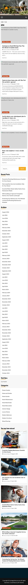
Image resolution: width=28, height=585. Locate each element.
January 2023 (5, 326)
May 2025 (5, 249)
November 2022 (6, 333)
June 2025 (5, 246)
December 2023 (6, 298)
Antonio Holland (6, 49)
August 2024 (5, 274)
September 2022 (6, 339)
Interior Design (6, 408)
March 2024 (5, 289)
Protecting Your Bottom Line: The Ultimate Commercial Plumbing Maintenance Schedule (13, 200)
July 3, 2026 (14, 508)
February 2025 (6, 255)
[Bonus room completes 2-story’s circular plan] (14, 140)
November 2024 (6, 264)
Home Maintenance (7, 399)
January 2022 (5, 364)
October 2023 (6, 305)
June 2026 (5, 218)
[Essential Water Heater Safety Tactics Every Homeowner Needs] (14, 494)
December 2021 (6, 367)
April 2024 (5, 286)
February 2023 (6, 323)
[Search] (26, 17)
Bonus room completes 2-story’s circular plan (13, 151)
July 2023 (4, 308)
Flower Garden (6, 390)
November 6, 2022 (15, 120)
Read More (4, 57)
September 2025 (6, 237)
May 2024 (5, 283)
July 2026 (4, 215)
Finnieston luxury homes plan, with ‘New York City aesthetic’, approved (14, 81)
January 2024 (5, 295)
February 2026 (6, 227)
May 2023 (5, 314)
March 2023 (5, 320)
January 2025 (5, 258)
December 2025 (6, 230)
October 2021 (6, 373)
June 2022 (5, 348)
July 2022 (4, 345)
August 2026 (5, 212)
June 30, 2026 (14, 535)
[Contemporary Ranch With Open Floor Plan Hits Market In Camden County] (14, 35)
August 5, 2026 (15, 454)
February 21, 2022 (15, 154)
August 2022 (5, 342)
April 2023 (5, 317)
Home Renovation (7, 405)
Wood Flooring (6, 146)
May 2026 (5, 221)
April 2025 (5, 252)
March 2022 (5, 357)
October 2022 (6, 336)
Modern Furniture (7, 418)
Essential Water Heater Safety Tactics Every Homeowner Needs (13, 189)
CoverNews (13, 582)
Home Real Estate (7, 402)
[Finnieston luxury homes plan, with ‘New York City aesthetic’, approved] (14, 69)
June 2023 (5, 311)
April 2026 (5, 224)
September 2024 (6, 271)
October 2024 (6, 267)
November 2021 (6, 370)
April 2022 (5, 354)
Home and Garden (7, 393)
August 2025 (5, 240)
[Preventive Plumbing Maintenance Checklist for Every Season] (14, 439)
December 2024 (6, 261)
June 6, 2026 (14, 562)
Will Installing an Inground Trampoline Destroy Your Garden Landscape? (12, 194)
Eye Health (4, 381)
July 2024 (4, 277)
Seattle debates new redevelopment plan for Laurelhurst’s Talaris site (14, 117)
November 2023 (6, 302)
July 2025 (4, 243)
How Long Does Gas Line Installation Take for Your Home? (13, 185)
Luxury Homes (6, 76)
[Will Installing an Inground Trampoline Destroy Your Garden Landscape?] (14, 521)
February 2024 (6, 292)
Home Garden (6, 396)
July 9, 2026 (14, 481)
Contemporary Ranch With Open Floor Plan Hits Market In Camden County (13, 47)
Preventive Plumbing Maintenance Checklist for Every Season (14, 180)
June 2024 (5, 280)
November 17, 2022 (15, 84)
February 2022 (6, 360)
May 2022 (5, 351)
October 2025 (6, 233)
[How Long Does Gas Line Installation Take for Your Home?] (14, 467)
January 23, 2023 (15, 49)
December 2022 (6, 329)
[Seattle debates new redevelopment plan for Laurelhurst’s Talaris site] (14, 105)
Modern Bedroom (6, 42)
